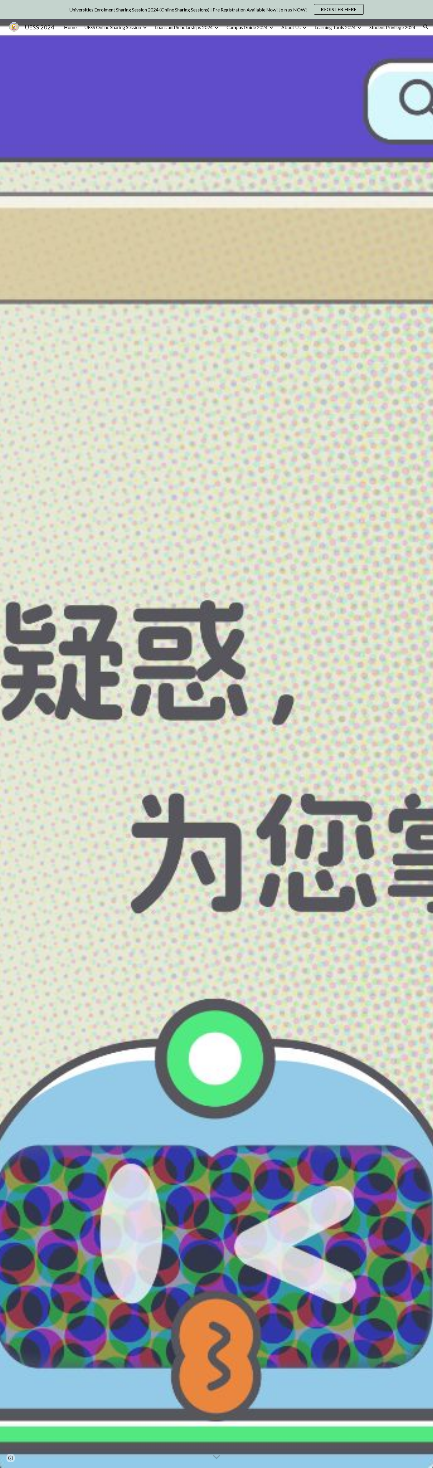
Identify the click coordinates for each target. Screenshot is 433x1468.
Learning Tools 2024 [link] (335, 27)
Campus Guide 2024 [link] (247, 27)
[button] (426, 27)
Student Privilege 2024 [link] (392, 27)
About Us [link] (291, 27)
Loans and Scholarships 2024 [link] (184, 27)
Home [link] (70, 27)
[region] (216, 9)
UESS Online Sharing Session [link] (112, 27)
